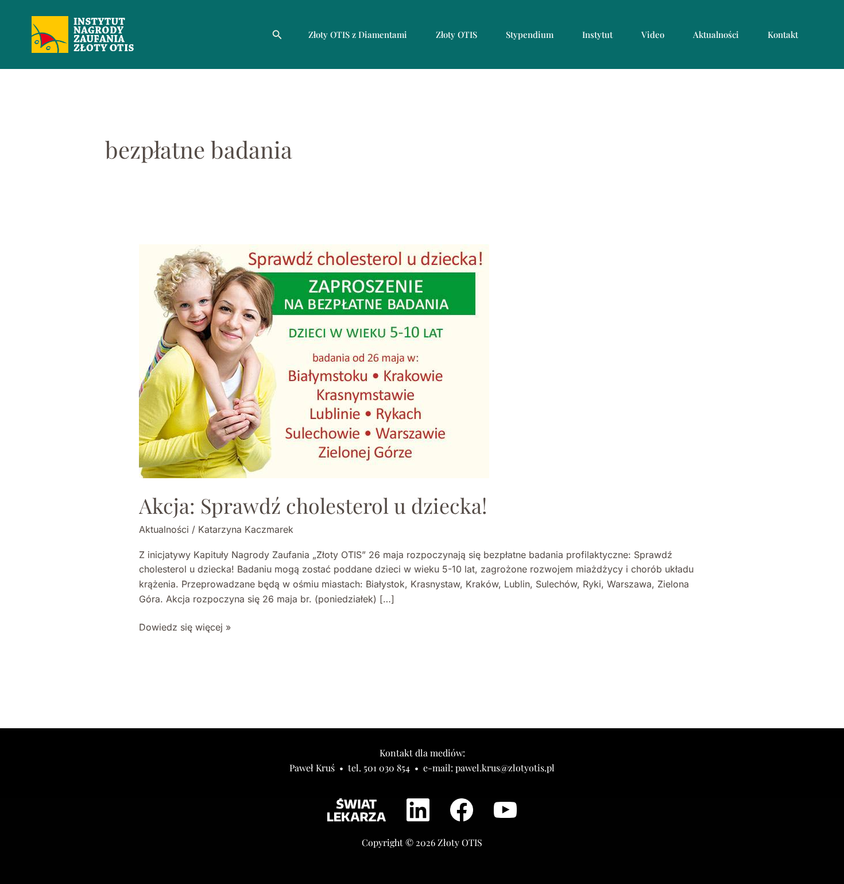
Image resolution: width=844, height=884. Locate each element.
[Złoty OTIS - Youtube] (505, 809)
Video (652, 34)
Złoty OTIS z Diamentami (357, 34)
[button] (277, 35)
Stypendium (529, 34)
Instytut (597, 34)
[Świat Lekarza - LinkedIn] (417, 809)
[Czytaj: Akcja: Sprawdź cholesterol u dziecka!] (314, 360)
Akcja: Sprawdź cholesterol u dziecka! (313, 505)
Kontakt (783, 34)
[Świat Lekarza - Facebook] (461, 809)
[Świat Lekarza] (356, 809)
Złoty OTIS (456, 34)
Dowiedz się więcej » (185, 626)
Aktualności (716, 34)
